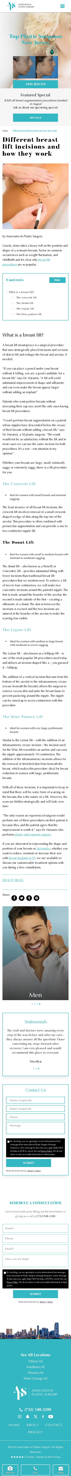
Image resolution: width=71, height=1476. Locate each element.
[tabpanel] (35, 953)
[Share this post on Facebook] (14, 898)
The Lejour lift (22, 308)
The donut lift (22, 303)
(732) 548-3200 (46, 1216)
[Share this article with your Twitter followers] (21, 898)
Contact (53, 1425)
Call (35, 1473)
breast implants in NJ (22, 858)
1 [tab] (32, 1004)
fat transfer (43, 848)
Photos (10, 1473)
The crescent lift (24, 297)
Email (61, 1473)
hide (57, 280)
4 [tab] (39, 1004)
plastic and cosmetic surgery (33, 834)
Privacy (30, 1171)
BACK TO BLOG (12, 880)
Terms (38, 1171)
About (32, 1425)
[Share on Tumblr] (29, 898)
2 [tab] (34, 1004)
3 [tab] (37, 1004)
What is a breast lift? (20, 292)
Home (5, 130)
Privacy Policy (46, 1151)
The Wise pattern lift (26, 314)
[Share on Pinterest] (36, 898)
